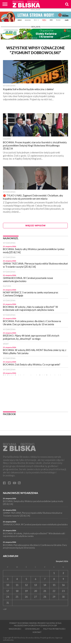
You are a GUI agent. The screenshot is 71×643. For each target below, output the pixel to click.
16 (63, 585)
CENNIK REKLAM (32, 629)
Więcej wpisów (35, 225)
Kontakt (37, 632)
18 (17, 591)
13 (35, 585)
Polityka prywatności (54, 629)
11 (17, 585)
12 (26, 585)
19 (26, 591)
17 (7, 591)
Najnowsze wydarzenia (20, 492)
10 (7, 585)
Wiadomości (15, 629)
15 (54, 585)
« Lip (5, 609)
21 (44, 591)
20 (35, 591)
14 (44, 585)
